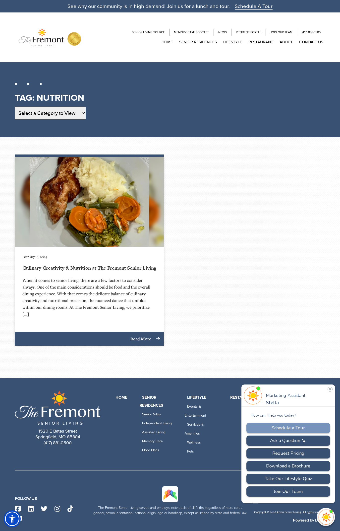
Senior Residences (198, 42)
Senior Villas (151, 414)
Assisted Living (153, 432)
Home (167, 42)
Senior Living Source (148, 32)
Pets (190, 451)
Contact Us (311, 42)
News (222, 32)
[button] (12, 519)
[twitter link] (44, 509)
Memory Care (152, 441)
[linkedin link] (31, 509)
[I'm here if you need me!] (326, 517)
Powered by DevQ (309, 520)
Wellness (194, 442)
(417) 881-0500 (311, 32)
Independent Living (157, 423)
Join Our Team (281, 32)
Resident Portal (248, 32)
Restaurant (260, 42)
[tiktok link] (70, 509)
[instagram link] (57, 509)
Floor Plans (150, 450)
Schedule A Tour (254, 6)
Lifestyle (232, 42)
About (286, 42)
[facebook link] (18, 509)
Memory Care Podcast (191, 32)
